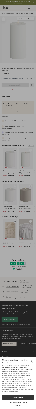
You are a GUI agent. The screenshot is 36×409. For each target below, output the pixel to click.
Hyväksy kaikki (18, 397)
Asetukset (18, 405)
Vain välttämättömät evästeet (18, 402)
